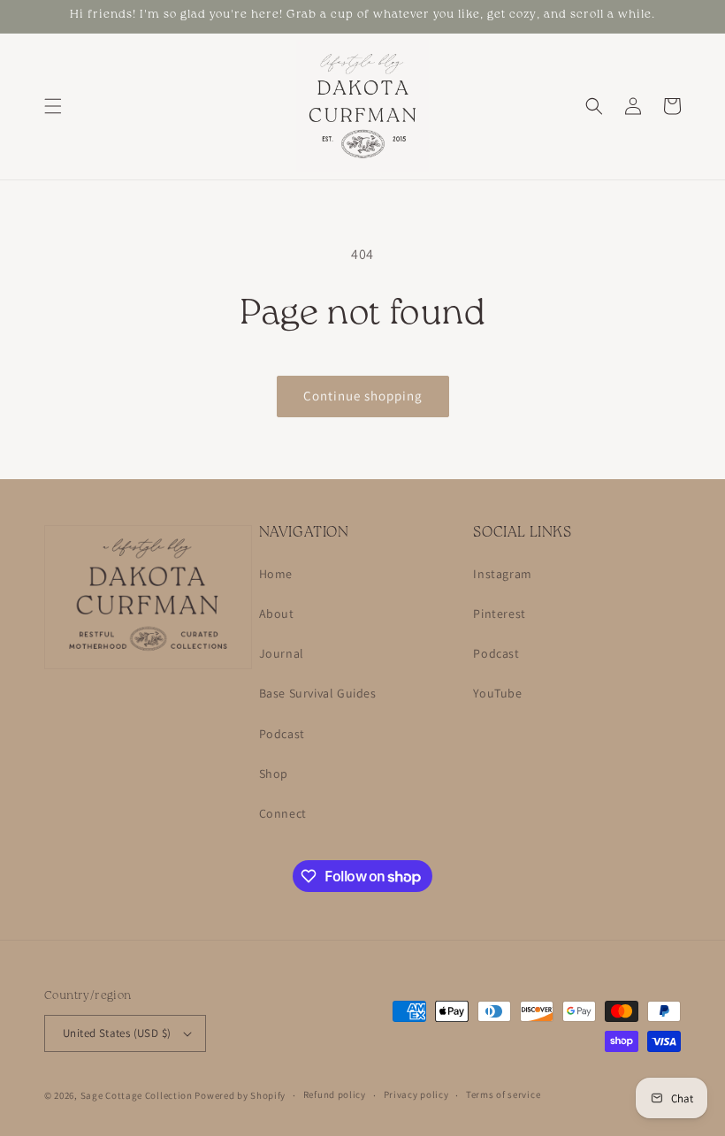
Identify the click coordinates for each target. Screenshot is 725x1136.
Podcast (282, 734)
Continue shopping (363, 395)
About (276, 613)
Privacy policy (416, 1094)
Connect (283, 813)
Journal (281, 653)
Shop (273, 773)
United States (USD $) (117, 1033)
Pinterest (499, 613)
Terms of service (503, 1094)
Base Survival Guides (318, 693)
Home (276, 574)
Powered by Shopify (240, 1095)
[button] (53, 106)
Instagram (502, 574)
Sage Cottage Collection (136, 1095)
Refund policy (334, 1094)
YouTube (497, 693)
